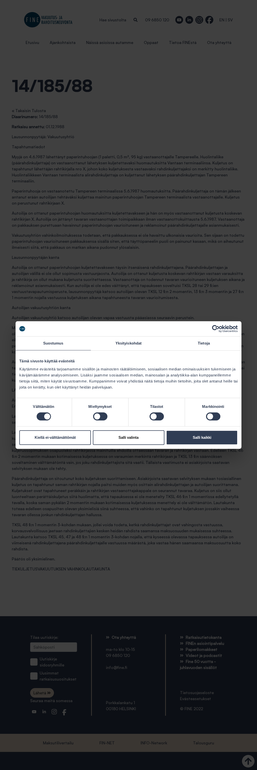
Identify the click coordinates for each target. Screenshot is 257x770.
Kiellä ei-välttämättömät (55, 437)
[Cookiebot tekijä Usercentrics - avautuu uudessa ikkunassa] (216, 328)
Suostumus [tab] (53, 343)
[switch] (100, 416)
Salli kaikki (202, 437)
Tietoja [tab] (204, 343)
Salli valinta (128, 437)
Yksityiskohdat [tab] (128, 343)
